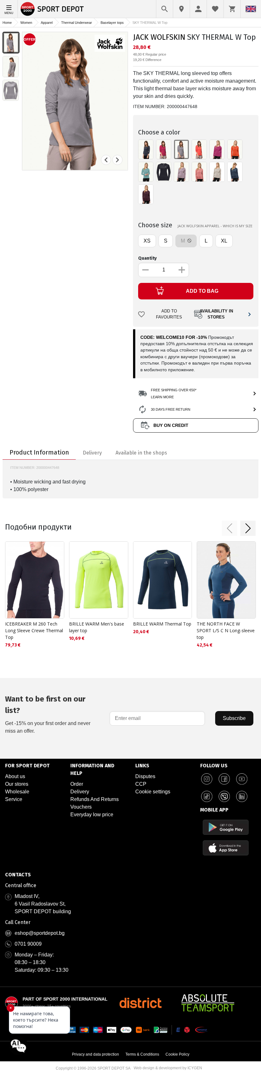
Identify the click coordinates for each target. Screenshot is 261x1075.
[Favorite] (215, 9)
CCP (140, 784)
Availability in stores (216, 314)
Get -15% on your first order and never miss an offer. (47, 714)
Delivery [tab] (92, 453)
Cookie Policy (177, 1054)
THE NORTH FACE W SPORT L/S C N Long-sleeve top (226, 630)
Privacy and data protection (95, 1054)
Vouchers (81, 807)
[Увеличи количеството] (181, 270)
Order (76, 784)
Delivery (79, 791)
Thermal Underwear (76, 22)
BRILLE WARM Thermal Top (162, 624)
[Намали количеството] (145, 270)
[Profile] (198, 9)
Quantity (147, 258)
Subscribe (234, 718)
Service (13, 799)
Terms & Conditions (142, 1054)
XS (147, 240)
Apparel (47, 22)
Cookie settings (152, 791)
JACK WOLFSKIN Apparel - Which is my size (215, 225)
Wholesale (17, 791)
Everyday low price (91, 814)
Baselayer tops (112, 22)
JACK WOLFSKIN (159, 37)
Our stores (16, 784)
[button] (229, 528)
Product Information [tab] (39, 452)
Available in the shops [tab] (141, 453)
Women (26, 22)
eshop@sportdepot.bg (40, 933)
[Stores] (181, 9)
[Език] (251, 9)
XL (224, 240)
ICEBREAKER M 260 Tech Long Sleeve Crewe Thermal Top (34, 630)
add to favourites (169, 314)
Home (7, 22)
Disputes (145, 776)
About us (15, 776)
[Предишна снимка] (106, 160)
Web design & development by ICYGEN (168, 1068)
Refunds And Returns (94, 799)
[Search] (164, 9)
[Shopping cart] (232, 9)
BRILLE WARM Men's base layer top (96, 627)
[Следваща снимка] (117, 160)
